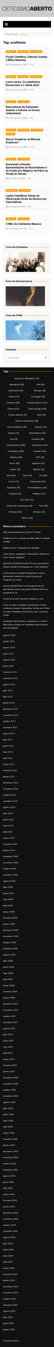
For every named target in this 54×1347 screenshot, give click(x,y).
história (16, 457)
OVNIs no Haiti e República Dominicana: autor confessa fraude (26, 611)
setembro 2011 (10, 727)
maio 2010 (8, 825)
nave (27, 475)
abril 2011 (8, 758)
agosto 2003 (9, 1311)
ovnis (13, 481)
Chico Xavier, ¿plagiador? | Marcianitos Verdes (24, 554)
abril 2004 (8, 1261)
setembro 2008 (10, 948)
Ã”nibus (37, 532)
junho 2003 (8, 1323)
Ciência (13, 408)
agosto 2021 (9, 659)
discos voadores (17, 427)
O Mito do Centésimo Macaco (23, 223)
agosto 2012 (9, 684)
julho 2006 (8, 1108)
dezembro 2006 (10, 1077)
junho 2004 (8, 1249)
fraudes (39, 451)
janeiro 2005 (9, 1206)
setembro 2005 (10, 1169)
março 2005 (9, 1194)
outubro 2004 (9, 1225)
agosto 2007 (9, 1028)
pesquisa (15, 493)
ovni (43, 475)
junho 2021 (8, 666)
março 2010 (9, 838)
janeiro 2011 (9, 776)
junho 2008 (8, 967)
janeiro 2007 (9, 1071)
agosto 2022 (9, 647)
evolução (38, 439)
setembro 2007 (10, 1022)
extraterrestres (16, 445)
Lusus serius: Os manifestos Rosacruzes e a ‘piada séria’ (23, 83)
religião (39, 493)
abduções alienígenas (27, 378)
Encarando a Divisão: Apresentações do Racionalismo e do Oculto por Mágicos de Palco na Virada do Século (27, 169)
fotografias (16, 451)
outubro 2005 (9, 1163)
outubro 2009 (9, 868)
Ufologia (10, 134)
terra (43, 506)
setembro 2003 (10, 1305)
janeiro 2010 (9, 850)
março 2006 (9, 1133)
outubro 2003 (9, 1298)
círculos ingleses (17, 415)
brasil (14, 396)
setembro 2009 (10, 874)
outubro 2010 (9, 795)
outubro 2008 (9, 942)
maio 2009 (8, 899)
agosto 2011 (9, 733)
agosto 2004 (9, 1237)
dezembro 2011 (10, 709)
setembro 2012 (10, 678)
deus (41, 415)
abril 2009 (8, 905)
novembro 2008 (10, 936)
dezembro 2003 (10, 1286)
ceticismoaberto (37, 402)
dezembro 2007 (10, 1003)
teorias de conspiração (19, 506)
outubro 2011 (9, 721)
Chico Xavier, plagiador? (14, 557)
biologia (40, 390)
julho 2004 (8, 1243)
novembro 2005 (10, 1157)
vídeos (27, 518)
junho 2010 (8, 819)
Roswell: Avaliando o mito (32, 598)
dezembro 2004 (10, 1212)
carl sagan (38, 396)
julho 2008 (8, 960)
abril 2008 (8, 979)
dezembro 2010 (10, 782)
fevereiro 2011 (10, 770)
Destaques (23, 52)
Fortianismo (36, 52)
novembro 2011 (10, 715)
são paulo (27, 499)
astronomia (15, 390)
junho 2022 (8, 653)
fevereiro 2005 (10, 1200)
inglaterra (38, 463)
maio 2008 (8, 973)
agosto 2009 (9, 881)
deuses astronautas (27, 421)
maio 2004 (8, 1255)
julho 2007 (8, 1034)
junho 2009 (8, 893)
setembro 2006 (10, 1096)
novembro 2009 (10, 862)
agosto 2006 (9, 1102)
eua (14, 439)
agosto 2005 (9, 1176)
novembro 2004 (10, 1219)
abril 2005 (8, 1188)
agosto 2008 (9, 954)
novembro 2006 (10, 1083)
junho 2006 (8, 1114)
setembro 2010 (10, 801)
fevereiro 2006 (10, 1139)
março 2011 (9, 764)
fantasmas (40, 445)
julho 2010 (8, 813)
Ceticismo (11, 52)
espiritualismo (37, 433)
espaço (13, 433)
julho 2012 (8, 690)
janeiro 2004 (9, 1280)
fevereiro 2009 (10, 917)
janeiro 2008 (9, 997)
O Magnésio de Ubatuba (28, 547)
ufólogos (39, 512)
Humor (14, 463)
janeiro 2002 (9, 1329)
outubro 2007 (9, 1016)
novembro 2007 (10, 1010)
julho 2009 (8, 887)
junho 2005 (8, 1182)
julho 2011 (8, 739)
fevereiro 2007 (10, 1065)
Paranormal (37, 130)
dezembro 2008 (10, 930)
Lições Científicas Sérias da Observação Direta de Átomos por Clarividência (26, 199)
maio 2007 (8, 1047)
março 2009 (9, 911)
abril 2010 (8, 831)
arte (40, 384)
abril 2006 (8, 1126)
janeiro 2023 (9, 641)
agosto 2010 (9, 807)
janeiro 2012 (9, 702)
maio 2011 (8, 752)
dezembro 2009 (10, 856)
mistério (39, 469)
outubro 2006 (9, 1090)
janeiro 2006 (9, 1145)
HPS (40, 457)
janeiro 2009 (9, 924)
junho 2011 (8, 746)
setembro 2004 (10, 1231)
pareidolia (13, 487)
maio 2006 (8, 1120)
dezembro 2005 (10, 1151)
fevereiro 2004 (10, 1274)
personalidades (37, 487)
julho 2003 (8, 1317)
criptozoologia (37, 408)
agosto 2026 (9, 635)
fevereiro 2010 (10, 844)
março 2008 (9, 985)
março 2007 (9, 1059)
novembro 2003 (10, 1292)
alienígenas (16, 384)
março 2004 (9, 1268)
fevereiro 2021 (10, 672)
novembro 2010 (10, 788)
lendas (14, 469)
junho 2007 (8, 1040)
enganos (41, 427)
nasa (11, 475)
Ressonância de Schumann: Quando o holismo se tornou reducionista (23, 110)
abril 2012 (8, 696)
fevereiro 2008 (10, 991)
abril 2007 (8, 1053)
